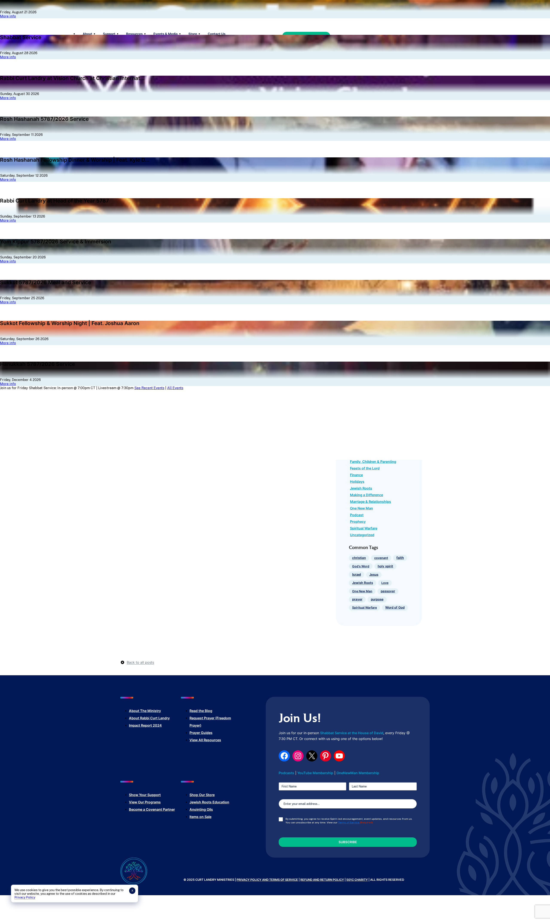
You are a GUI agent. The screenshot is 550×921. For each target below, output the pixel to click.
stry (157, 711)
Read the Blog (200, 711)
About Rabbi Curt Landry (149, 718)
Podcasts (286, 773)
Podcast (357, 515)
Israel (356, 574)
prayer (357, 599)
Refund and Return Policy (322, 879)
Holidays (357, 481)
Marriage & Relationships (370, 501)
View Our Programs (145, 802)
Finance (356, 475)
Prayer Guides (200, 733)
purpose (377, 599)
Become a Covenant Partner (152, 809)
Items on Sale (200, 817)
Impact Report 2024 (145, 725)
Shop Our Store (202, 795)
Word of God (395, 607)
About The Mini (141, 711)
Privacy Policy (24, 897)
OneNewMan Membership (357, 773)
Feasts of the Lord (365, 468)
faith (400, 558)
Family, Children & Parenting (373, 461)
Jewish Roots (361, 488)
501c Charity (357, 879)
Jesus (373, 575)
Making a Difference (366, 495)
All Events (175, 388)
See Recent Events (149, 388)
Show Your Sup (141, 795)
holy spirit (385, 566)
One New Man (361, 508)
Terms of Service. (349, 822)
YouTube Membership (315, 773)
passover (388, 591)
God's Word (360, 566)
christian (359, 558)
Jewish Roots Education (209, 802)
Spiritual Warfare (363, 528)
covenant (381, 558)
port (157, 795)
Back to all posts (140, 662)
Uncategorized (362, 535)
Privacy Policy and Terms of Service (267, 879)
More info (8, 16)
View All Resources (205, 740)
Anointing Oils (201, 809)
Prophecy (358, 521)
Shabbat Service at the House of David (351, 733)
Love (384, 583)
